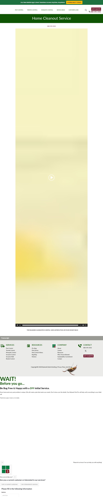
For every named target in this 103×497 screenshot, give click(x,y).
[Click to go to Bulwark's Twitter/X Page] (86, 351)
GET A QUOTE (96, 9)
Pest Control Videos (37, 352)
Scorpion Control (11, 354)
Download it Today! (74, 2)
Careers (60, 350)
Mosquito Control (11, 352)
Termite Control (10, 350)
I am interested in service (29, 484)
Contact (60, 359)
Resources (60, 352)
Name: (4, 492)
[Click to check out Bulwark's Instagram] (90, 351)
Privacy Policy (61, 367)
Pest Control (9, 348)
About (59, 348)
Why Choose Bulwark (64, 354)
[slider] (50, 325)
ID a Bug (34, 348)
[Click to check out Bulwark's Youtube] (88, 351)
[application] (51, 177)
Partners (34, 356)
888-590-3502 (96, 12)
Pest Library (35, 350)
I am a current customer (10, 484)
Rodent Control (10, 359)
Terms (70, 367)
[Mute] (83, 325)
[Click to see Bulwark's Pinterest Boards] (92, 351)
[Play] (17, 325)
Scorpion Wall (10, 356)
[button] (51, 178)
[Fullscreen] (85, 325)
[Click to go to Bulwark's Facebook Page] (84, 351)
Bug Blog (34, 354)
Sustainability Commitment (65, 356)
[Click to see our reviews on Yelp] (94, 351)
